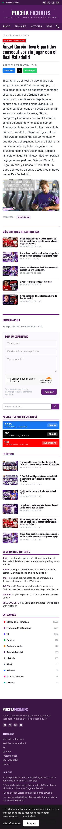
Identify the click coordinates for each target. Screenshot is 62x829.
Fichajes (20, 26)
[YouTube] (57, 2)
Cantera (7, 751)
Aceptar (31, 823)
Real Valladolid (10, 759)
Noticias (36, 26)
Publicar (49, 391)
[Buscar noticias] (57, 26)
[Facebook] (44, 2)
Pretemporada (10, 755)
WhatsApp (30, 70)
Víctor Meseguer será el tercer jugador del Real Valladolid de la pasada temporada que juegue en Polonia (31, 561)
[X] (49, 2)
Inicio (6, 26)
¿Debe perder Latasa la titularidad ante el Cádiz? (28, 792)
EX (4, 747)
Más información (12, 823)
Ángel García (23, 217)
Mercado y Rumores (19, 35)
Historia (6, 764)
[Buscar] (55, 406)
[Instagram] (53, 2)
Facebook (9, 70)
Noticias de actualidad (14, 743)
